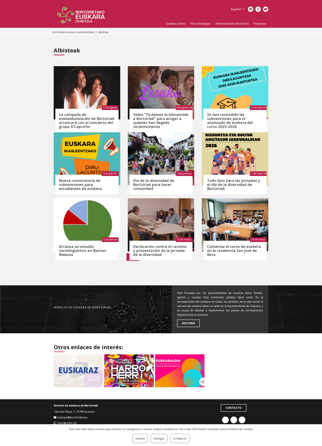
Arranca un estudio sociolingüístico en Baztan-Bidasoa (83, 250)
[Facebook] (250, 9)
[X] (258, 9)
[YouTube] (265, 9)
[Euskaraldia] (179, 370)
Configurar (180, 438)
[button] (237, 9)
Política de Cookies (241, 429)
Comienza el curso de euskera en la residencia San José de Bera (234, 250)
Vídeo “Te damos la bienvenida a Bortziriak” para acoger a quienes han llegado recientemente (161, 120)
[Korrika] (129, 370)
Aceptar (140, 438)
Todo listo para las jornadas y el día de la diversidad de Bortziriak (233, 184)
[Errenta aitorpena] (78, 370)
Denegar (159, 438)
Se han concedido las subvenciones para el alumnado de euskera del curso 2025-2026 (230, 120)
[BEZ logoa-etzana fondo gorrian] (95, 15)
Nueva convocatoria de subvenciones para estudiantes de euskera (80, 184)
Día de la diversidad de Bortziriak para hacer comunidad (153, 184)
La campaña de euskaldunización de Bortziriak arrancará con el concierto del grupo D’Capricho (87, 120)
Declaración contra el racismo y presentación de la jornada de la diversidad (160, 250)
